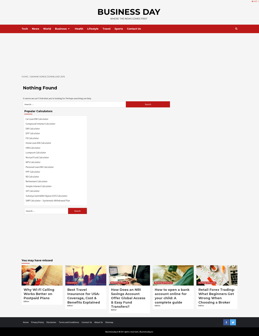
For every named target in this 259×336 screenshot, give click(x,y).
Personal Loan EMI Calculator (40, 167)
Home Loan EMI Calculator (38, 142)
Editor (26, 301)
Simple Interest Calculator (39, 186)
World (47, 28)
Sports (119, 28)
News (35, 28)
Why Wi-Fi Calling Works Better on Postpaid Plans (39, 294)
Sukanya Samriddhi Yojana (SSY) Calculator (46, 195)
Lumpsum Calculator (36, 152)
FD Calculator (32, 138)
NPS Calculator (33, 162)
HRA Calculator (33, 147)
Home (26, 322)
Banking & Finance (119, 283)
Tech (25, 28)
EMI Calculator (33, 128)
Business (61, 28)
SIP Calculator (33, 191)
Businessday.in (146, 331)
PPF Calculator (33, 171)
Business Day (128, 12)
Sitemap (109, 322)
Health (79, 28)
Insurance (72, 283)
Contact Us (134, 28)
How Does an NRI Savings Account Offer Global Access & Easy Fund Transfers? (128, 298)
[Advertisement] (129, 53)
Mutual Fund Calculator (37, 157)
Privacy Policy (37, 322)
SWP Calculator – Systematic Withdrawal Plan (48, 200)
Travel (106, 28)
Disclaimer (51, 322)
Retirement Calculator (36, 181)
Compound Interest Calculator (40, 123)
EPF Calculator (33, 133)
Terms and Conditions (69, 322)
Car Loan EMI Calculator (37, 119)
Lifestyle (92, 28)
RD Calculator (32, 176)
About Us (98, 322)
